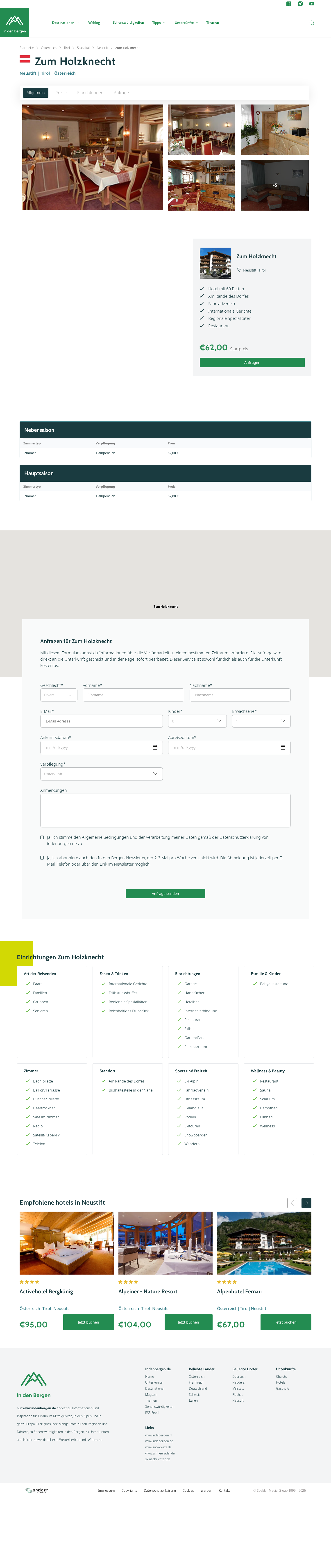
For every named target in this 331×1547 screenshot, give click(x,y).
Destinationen (63, 23)
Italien (193, 1400)
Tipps (156, 23)
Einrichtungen (90, 92)
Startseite (27, 48)
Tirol (67, 48)
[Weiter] (306, 1203)
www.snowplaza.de (158, 1447)
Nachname (200, 685)
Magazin (151, 1394)
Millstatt (238, 1388)
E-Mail (46, 711)
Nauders (238, 1382)
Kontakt (224, 1490)
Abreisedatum (181, 737)
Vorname (91, 685)
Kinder (174, 711)
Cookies (188, 1490)
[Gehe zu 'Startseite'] (14, 22)
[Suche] (310, 23)
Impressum (106, 1490)
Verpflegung (51, 764)
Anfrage (121, 92)
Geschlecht (50, 685)
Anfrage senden (165, 893)
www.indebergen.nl (158, 1435)
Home (149, 1376)
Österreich (49, 48)
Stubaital (83, 48)
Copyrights (129, 1490)
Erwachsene (243, 711)
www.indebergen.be (159, 1441)
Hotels (280, 1382)
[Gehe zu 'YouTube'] (311, 4)
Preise (61, 92)
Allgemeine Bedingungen (105, 837)
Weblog (94, 23)
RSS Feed (152, 1412)
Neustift (102, 48)
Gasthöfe (282, 1388)
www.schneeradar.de (160, 1453)
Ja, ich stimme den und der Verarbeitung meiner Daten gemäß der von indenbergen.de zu (158, 840)
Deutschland (198, 1388)
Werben (206, 1490)
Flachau (237, 1394)
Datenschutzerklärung (240, 837)
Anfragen (252, 362)
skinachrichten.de (157, 1459)
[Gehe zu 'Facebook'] (288, 4)
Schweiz (194, 1394)
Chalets (281, 1376)
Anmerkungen (53, 790)
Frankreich (196, 1382)
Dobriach (238, 1376)
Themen (212, 22)
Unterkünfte (184, 23)
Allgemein (36, 92)
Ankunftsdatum (54, 737)
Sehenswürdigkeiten (128, 22)
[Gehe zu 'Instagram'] (300, 4)
